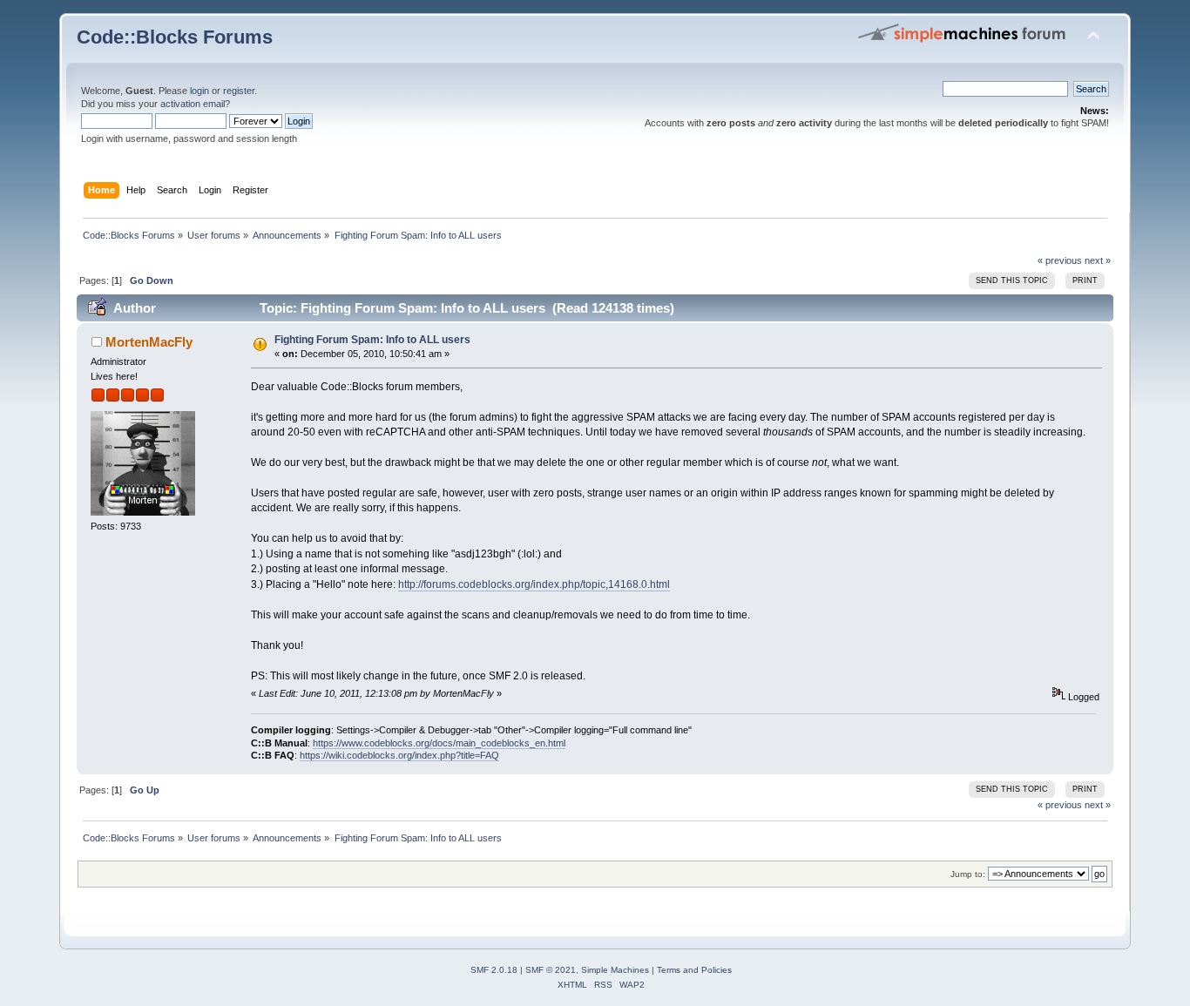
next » (1098, 260)
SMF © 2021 (550, 970)
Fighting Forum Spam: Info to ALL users (372, 340)
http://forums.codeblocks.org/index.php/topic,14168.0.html (534, 584)
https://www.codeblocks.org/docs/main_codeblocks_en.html (439, 743)
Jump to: (967, 874)
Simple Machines (615, 970)
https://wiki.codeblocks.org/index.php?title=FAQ (399, 755)
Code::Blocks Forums (175, 37)
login (199, 90)
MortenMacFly (149, 341)
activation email (192, 103)
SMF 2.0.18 (493, 970)
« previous (1060, 260)
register (238, 90)
